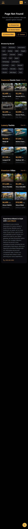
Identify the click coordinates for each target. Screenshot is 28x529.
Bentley (10, 51)
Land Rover (5, 65)
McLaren (5, 69)
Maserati (20, 65)
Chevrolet (12, 54)
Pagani (20, 69)
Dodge (20, 54)
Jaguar (16, 58)
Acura (4, 47)
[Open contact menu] (24, 525)
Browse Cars (15, 25)
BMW (16, 51)
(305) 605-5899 (9, 260)
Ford (10, 58)
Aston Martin (21, 47)
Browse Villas (9, 34)
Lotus (13, 65)
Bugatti (23, 51)
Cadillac (5, 54)
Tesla (20, 72)
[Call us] (21, 2)
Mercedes (12, 69)
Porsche (5, 72)
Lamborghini (15, 61)
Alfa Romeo (12, 47)
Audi (4, 51)
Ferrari (4, 58)
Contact (22, 34)
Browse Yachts (15, 30)
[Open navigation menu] (25, 2)
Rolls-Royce (13, 72)
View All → (24, 80)
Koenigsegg (6, 61)
